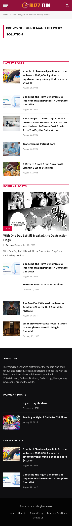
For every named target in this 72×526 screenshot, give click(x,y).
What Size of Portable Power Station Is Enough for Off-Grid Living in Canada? (45, 327)
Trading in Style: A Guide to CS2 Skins (45, 417)
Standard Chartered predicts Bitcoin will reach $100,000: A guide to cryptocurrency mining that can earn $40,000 (45, 77)
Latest (8, 228)
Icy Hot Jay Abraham (35, 403)
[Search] (67, 5)
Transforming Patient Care (39, 144)
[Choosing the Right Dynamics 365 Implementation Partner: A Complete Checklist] (11, 102)
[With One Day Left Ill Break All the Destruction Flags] (36, 211)
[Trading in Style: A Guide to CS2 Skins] (11, 422)
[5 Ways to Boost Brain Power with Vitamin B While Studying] (11, 169)
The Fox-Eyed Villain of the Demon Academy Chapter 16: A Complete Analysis (43, 307)
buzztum (31, 506)
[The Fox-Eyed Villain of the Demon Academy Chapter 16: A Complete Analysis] (11, 308)
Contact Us (38, 517)
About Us (22, 513)
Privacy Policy (36, 513)
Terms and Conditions (57, 513)
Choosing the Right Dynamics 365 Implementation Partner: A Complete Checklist (45, 100)
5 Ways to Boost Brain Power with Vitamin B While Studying (43, 166)
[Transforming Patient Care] (11, 149)
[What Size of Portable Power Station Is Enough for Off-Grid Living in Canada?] (11, 328)
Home (11, 513)
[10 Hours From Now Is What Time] (11, 289)
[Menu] (5, 5)
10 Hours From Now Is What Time (43, 284)
